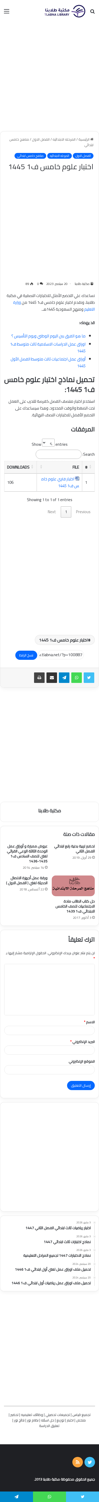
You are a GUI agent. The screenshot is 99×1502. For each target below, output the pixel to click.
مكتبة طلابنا (82, 284)
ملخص (81, 1420)
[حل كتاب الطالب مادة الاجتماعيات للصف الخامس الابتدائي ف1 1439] (73, 885)
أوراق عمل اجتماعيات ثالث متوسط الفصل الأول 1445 (48, 362)
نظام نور (33, 1420)
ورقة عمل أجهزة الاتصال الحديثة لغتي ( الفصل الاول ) (27, 880)
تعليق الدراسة (49, 1426)
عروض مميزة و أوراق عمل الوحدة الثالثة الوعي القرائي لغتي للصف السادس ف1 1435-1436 (27, 853)
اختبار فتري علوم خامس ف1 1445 (60, 482)
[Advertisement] (49, 77)
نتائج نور (19, 1420)
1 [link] (66, 512)
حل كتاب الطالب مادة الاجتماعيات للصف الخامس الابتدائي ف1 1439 (75, 906)
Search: (88, 454)
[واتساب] (76, 677)
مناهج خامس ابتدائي (30, 156)
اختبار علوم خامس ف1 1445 (63, 640)
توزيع (60, 1420)
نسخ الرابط (26, 655)
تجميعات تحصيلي (57, 1414)
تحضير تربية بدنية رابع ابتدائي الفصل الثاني (74, 849)
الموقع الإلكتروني (82, 1061)
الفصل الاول (41, 139)
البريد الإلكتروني (82, 1041)
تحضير (14, 1414)
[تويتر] (89, 677)
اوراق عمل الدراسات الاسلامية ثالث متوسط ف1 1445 (48, 347)
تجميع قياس (81, 1414)
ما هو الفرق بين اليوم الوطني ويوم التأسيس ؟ (48, 336)
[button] (90, 466)
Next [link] (52, 512)
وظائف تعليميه (32, 1414)
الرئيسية (84, 139)
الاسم (89, 1022)
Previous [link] (83, 512)
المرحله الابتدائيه (64, 139)
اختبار (70, 1420)
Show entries (50, 444)
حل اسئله (47, 1420)
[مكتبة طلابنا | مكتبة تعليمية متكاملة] (65, 11)
